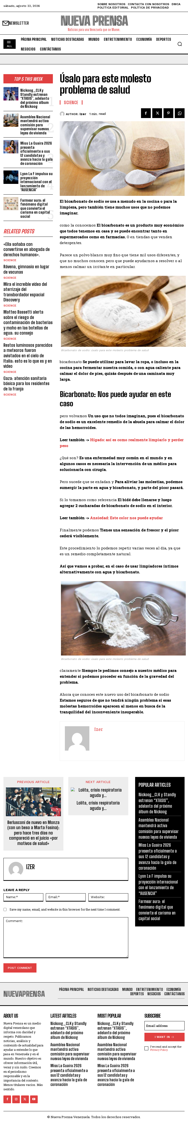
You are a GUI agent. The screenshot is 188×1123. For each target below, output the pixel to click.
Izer (83, 114)
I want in (162, 1037)
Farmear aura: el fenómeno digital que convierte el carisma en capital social (35, 208)
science (9, 260)
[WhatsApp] (180, 113)
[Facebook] (146, 113)
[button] (180, 44)
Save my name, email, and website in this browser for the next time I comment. (65, 909)
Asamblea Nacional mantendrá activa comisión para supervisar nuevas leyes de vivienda (35, 125)
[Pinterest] (168, 113)
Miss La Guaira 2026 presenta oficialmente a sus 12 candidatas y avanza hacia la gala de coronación (36, 153)
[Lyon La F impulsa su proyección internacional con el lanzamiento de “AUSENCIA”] (10, 177)
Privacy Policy (158, 1050)
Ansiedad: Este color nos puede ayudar (126, 517)
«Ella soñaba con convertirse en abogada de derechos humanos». (26, 249)
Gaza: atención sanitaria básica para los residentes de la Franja (26, 383)
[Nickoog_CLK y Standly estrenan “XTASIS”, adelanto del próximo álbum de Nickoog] (10, 93)
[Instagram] (16, 1099)
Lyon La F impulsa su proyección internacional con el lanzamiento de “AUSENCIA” (36, 181)
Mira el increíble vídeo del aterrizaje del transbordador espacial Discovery (25, 292)
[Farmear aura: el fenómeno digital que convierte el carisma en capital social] (10, 203)
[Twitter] (157, 113)
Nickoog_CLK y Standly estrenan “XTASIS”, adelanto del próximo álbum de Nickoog (34, 98)
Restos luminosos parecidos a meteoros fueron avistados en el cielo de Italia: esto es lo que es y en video (27, 355)
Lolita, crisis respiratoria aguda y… (98, 805)
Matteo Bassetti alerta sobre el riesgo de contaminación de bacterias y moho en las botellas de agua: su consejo (28, 322)
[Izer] (63, 113)
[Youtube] (34, 1099)
